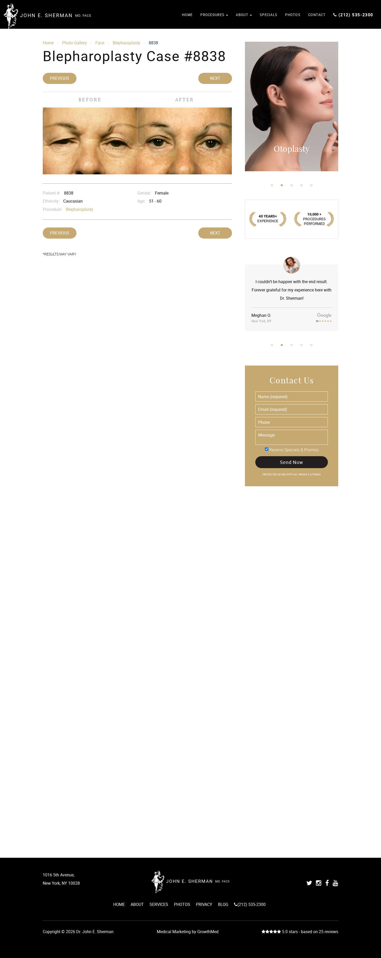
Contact (317, 14)
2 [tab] (282, 185)
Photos (292, 14)
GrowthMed (207, 931)
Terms (316, 474)
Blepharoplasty (126, 43)
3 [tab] (292, 185)
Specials (268, 14)
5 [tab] (311, 185)
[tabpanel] (291, 106)
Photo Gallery (74, 43)
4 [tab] (301, 185)
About (242, 14)
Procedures (212, 14)
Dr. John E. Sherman (47, 16)
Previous (59, 78)
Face (99, 43)
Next (215, 78)
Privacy (304, 474)
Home (187, 14)
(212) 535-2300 (355, 15)
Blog (223, 904)
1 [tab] (272, 185)
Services (159, 904)
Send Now (291, 462)
